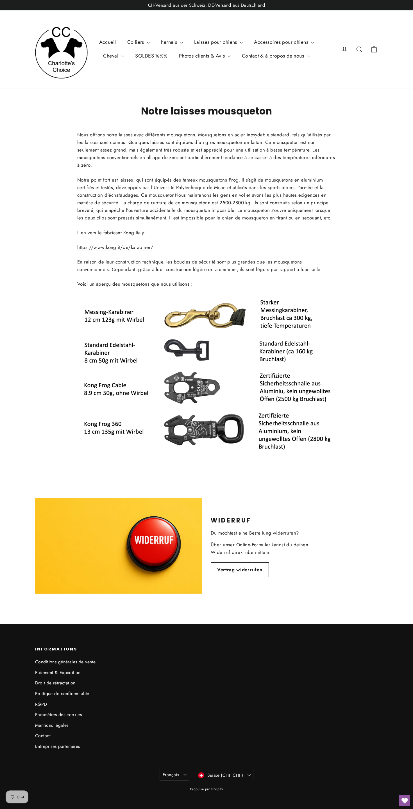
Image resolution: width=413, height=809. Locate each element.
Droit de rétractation (55, 683)
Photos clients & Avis (202, 55)
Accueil (107, 42)
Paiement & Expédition (58, 672)
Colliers (136, 42)
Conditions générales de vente (65, 662)
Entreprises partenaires (57, 746)
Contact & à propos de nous (273, 55)
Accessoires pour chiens (282, 42)
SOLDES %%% (151, 55)
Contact (43, 735)
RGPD (41, 704)
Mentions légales (52, 725)
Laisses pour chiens (216, 42)
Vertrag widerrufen (239, 569)
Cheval (111, 55)
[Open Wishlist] (404, 800)
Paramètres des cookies (58, 714)
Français (171, 774)
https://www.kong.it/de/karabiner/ (115, 247)
